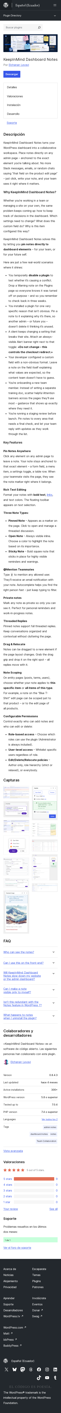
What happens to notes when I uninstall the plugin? (20, 1016)
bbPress (10, 1339)
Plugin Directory (12, 15)
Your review (10, 1209)
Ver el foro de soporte (17, 1247)
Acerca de (9, 1269)
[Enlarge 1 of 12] (24, 790)
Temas (36, 1275)
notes (53, 1134)
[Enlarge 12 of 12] (53, 887)
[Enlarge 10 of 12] (53, 844)
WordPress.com (14, 1327)
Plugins (36, 1281)
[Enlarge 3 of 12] (24, 824)
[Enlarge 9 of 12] (53, 827)
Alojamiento (10, 1281)
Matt (8, 1333)
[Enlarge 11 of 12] (53, 859)
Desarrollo (13, 114)
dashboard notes (39, 1134)
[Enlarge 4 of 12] (24, 840)
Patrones (38, 1287)
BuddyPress (12, 1345)
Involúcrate (39, 1298)
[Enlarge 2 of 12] (24, 806)
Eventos (37, 1304)
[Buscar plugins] (39, 27)
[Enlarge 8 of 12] (53, 790)
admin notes (50, 1127)
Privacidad (10, 1287)
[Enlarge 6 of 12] (24, 882)
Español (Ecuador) (22, 1361)
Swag (37, 1316)
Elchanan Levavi (19, 65)
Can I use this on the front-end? (23, 963)
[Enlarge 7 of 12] (24, 895)
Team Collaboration (46, 1141)
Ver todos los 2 (50, 1119)
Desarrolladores (13, 1310)
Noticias (8, 1275)
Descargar (12, 74)
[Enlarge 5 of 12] (24, 862)
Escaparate (39, 1269)
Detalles (12, 87)
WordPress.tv (13, 1316)
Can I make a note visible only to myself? (17, 990)
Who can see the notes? (18, 952)
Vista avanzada (13, 1151)
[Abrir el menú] (55, 5)
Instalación (14, 105)
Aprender (9, 1298)
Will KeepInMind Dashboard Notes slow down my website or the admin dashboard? (22, 976)
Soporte (12, 122)
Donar (37, 1310)
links (49, 494)
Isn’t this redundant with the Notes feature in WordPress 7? (22, 1003)
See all (53, 1209)
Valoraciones (15, 96)
